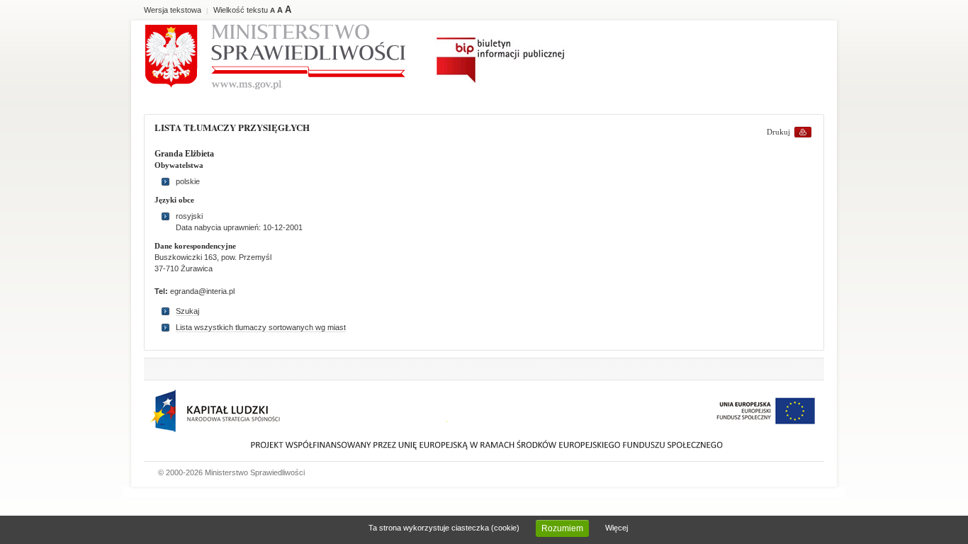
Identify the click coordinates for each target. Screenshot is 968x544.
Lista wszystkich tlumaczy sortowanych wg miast (261, 327)
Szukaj (187, 311)
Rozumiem (562, 528)
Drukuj (778, 132)
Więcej (616, 527)
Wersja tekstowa (172, 10)
